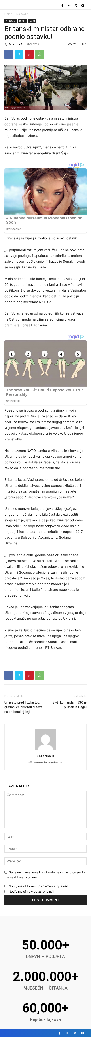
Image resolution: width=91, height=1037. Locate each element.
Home (8, 14)
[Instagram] (69, 5)
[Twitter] (75, 5)
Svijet (32, 20)
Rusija (22, 20)
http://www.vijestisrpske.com (45, 762)
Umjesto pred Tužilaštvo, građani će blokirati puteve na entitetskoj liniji (23, 707)
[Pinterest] (29, 54)
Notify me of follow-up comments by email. (38, 886)
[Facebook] (62, 5)
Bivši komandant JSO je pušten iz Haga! (70, 704)
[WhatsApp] (39, 54)
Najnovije (22, 14)
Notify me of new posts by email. (32, 891)
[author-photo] (45, 750)
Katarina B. (15, 44)
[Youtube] (82, 5)
